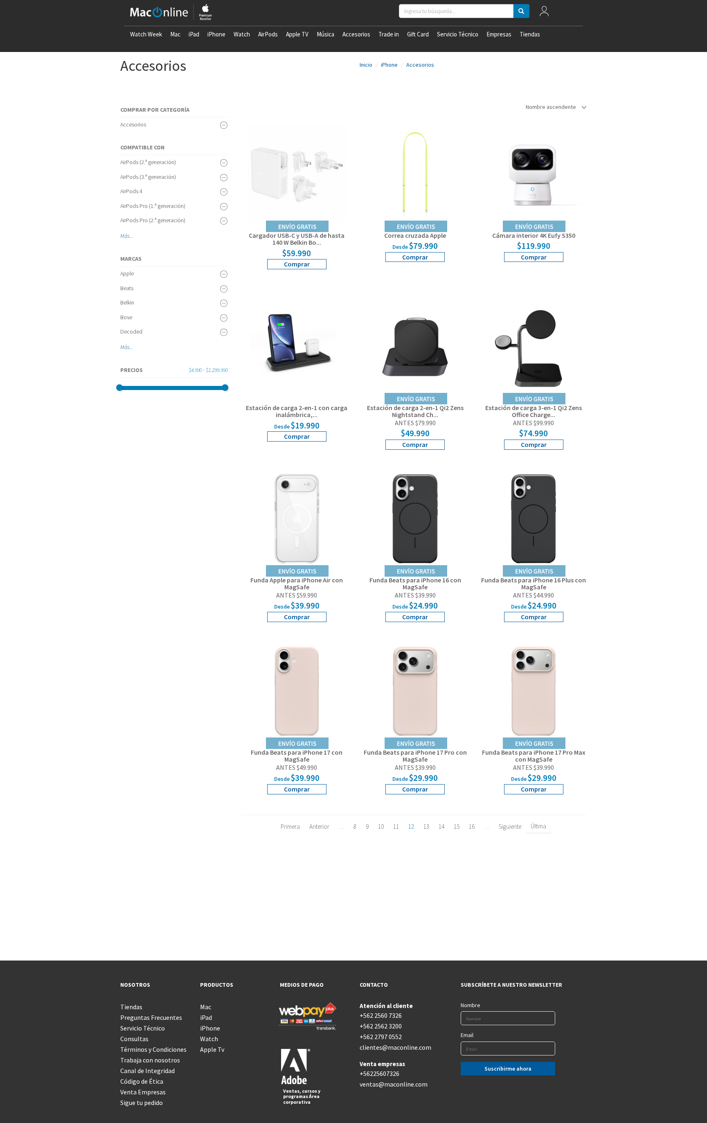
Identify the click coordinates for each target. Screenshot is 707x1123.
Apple (127, 273)
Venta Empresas (143, 1092)
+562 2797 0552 (381, 1037)
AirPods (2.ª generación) (148, 162)
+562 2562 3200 (381, 1026)
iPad (194, 34)
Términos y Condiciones (153, 1049)
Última (538, 826)
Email (467, 1035)
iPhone (216, 34)
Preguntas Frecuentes (151, 1017)
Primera (290, 826)
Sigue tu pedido (141, 1102)
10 (381, 826)
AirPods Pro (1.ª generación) (152, 206)
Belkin (127, 302)
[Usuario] (544, 13)
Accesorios (356, 34)
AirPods (268, 34)
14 (441, 826)
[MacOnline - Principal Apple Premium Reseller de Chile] (171, 13)
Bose (126, 317)
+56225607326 (379, 1073)
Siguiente (510, 826)
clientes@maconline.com (393, 1047)
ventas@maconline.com (393, 1084)
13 (426, 826)
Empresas (498, 34)
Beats (126, 288)
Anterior (319, 826)
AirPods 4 (131, 191)
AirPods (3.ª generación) (148, 176)
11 (396, 826)
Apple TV (297, 34)
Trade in (388, 34)
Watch (242, 34)
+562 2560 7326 (381, 1015)
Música (325, 34)
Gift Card (418, 34)
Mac (175, 34)
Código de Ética (141, 1081)
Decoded (131, 331)
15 (456, 826)
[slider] (119, 387)
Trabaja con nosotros (150, 1060)
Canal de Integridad (147, 1071)
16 (472, 826)
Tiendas (530, 34)
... (131, 235)
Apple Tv (212, 1049)
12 (411, 826)
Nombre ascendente (551, 106)
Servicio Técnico (457, 34)
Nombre (470, 1005)
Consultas (134, 1039)
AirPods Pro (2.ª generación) (152, 220)
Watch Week (146, 34)
